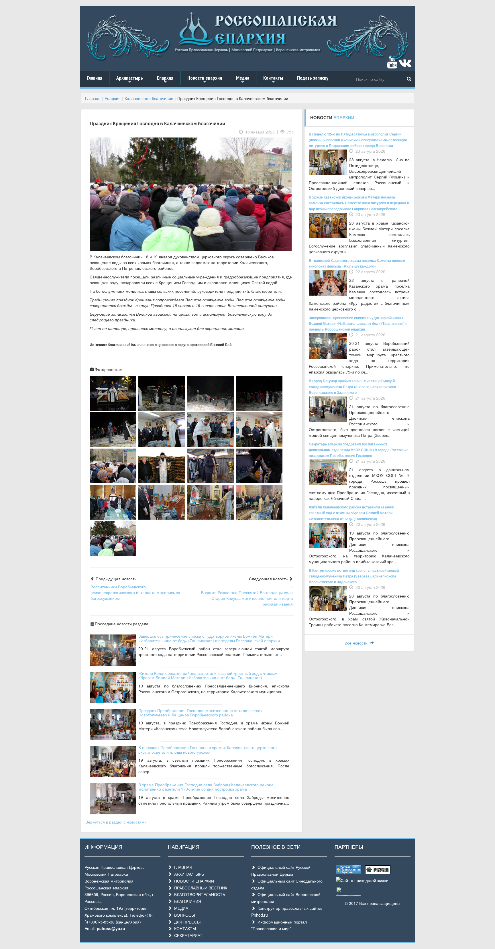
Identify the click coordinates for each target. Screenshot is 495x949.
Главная (94, 77)
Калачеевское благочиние (149, 98)
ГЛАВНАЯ (182, 867)
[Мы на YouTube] (392, 65)
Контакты (273, 79)
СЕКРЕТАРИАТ (187, 935)
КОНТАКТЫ (184, 928)
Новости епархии (204, 79)
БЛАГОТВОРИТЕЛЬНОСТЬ (198, 894)
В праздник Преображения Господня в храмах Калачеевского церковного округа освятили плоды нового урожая (207, 749)
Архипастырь (129, 79)
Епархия (165, 79)
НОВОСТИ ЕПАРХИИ (193, 881)
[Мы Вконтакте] (404, 65)
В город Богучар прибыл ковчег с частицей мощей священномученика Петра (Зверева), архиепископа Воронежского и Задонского (352, 386)
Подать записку (312, 77)
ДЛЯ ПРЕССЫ (186, 922)
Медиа (242, 79)
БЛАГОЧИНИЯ (186, 901)
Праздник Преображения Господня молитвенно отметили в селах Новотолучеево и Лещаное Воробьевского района (200, 713)
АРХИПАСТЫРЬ (188, 874)
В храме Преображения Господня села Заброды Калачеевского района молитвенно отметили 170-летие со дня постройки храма (206, 787)
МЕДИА (180, 908)
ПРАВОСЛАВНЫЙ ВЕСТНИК (199, 888)
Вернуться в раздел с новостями (116, 822)
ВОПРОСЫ (183, 915)
